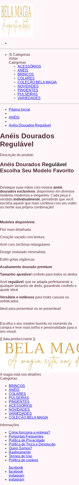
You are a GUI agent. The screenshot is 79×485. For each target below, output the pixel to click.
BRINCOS (26, 74)
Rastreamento (20, 452)
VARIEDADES (29, 98)
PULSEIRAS (28, 94)
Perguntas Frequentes (26, 436)
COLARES (26, 78)
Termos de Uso (20, 456)
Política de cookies (23, 460)
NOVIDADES (28, 86)
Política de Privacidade (27, 440)
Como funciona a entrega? (29, 432)
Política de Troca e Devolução (32, 444)
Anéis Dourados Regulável (30, 125)
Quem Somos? (20, 448)
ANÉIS (23, 70)
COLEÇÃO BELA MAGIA (37, 82)
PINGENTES (28, 90)
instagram (16, 475)
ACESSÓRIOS (29, 66)
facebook (16, 467)
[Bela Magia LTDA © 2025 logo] (16, 36)
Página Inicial (19, 109)
